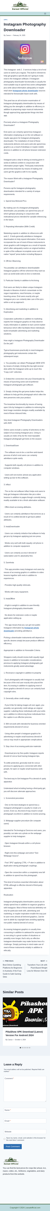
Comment (9, 1078)
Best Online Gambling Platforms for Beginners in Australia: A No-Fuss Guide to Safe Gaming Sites (12, 969)
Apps (5, 19)
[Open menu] (45, 13)
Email (8, 1121)
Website (8, 1132)
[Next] (43, 1021)
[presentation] (25, 1012)
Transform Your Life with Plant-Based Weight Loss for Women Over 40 (37, 966)
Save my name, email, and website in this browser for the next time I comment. (26, 1139)
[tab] (20, 1047)
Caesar (8, 35)
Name (8, 1110)
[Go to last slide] (6, 1021)
